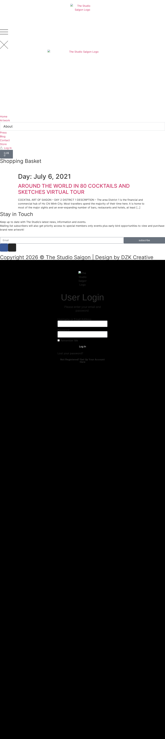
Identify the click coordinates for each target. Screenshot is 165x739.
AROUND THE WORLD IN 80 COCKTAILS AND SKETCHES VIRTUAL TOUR (74, 189)
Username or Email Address (74, 319)
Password (63, 330)
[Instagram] (12, 248)
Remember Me (69, 340)
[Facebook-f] (4, 248)
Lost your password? (70, 353)
